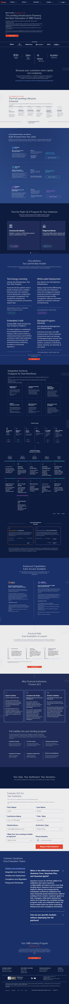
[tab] (16, 868)
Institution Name (13, 816)
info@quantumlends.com (47, 979)
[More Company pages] (52, 2)
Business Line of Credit (7, 971)
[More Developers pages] (40, 2)
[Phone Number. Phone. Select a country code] (39, 840)
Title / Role (41, 816)
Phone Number (42, 836)
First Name (11, 807)
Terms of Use (7, 990)
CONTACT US (55, 990)
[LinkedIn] (32, 978)
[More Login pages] (65, 2)
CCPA (18, 990)
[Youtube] (35, 978)
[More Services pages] (27, 2)
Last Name (40, 807)
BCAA (26, 990)
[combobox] (49, 829)
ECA (22, 990)
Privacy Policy (13, 990)
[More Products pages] (16, 2)
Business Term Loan (6, 969)
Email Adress (12, 825)
